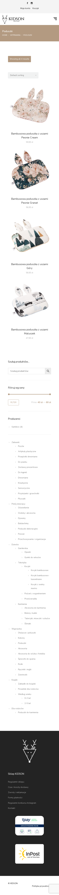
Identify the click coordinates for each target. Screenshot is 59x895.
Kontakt (11, 808)
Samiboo (15, 426)
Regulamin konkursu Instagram (22, 803)
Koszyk (36, 8)
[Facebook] (27, 3)
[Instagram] (32, 3)
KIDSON (14, 883)
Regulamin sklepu (16, 781)
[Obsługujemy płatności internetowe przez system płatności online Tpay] (29, 825)
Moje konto (25, 8)
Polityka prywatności (41, 886)
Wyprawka (15, 35)
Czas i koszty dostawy (18, 787)
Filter (13, 402)
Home (4, 35)
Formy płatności (15, 797)
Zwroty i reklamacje (17, 792)
